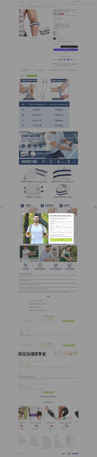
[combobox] (52, 226)
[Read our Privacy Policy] (71, 236)
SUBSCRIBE (61, 239)
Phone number (52, 223)
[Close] (72, 214)
